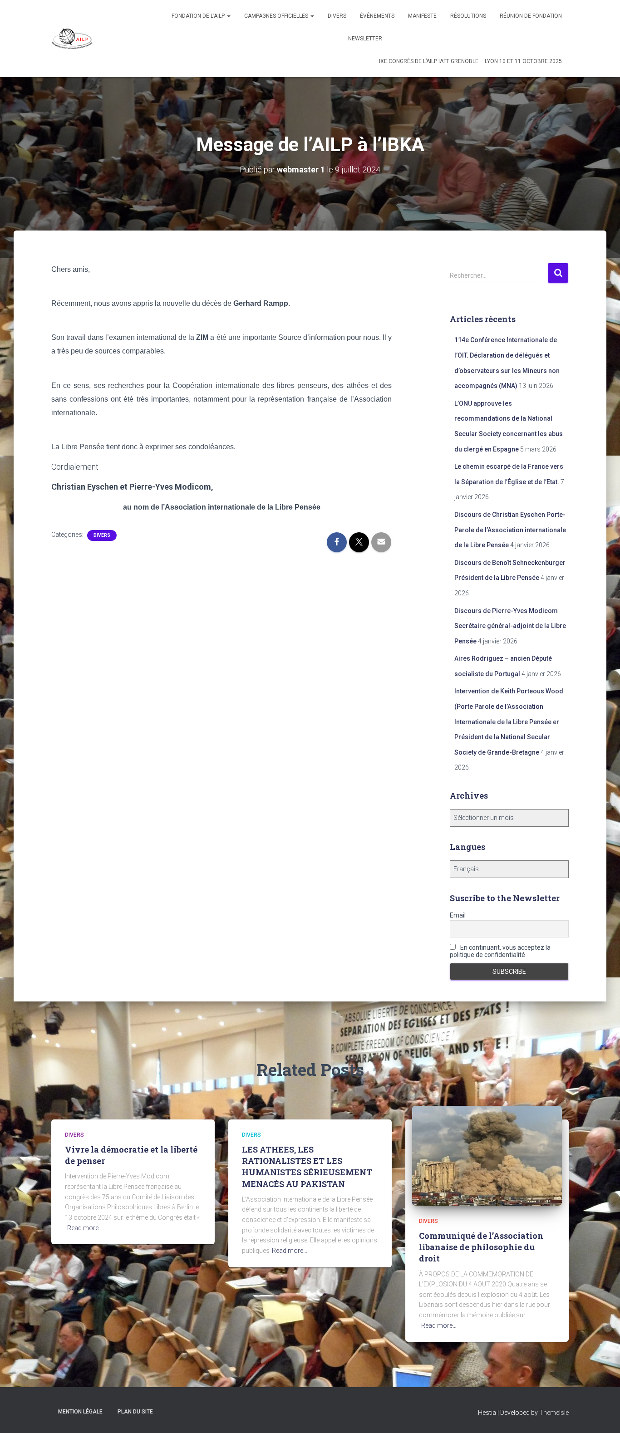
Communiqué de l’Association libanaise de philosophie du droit (481, 1247)
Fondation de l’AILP (199, 16)
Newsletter (365, 38)
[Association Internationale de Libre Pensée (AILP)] (72, 38)
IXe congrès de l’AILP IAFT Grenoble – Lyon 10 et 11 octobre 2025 (470, 61)
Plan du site (135, 1411)
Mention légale (80, 1411)
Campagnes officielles (277, 16)
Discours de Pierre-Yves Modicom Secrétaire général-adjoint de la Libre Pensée (510, 626)
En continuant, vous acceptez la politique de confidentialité (500, 951)
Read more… (85, 1228)
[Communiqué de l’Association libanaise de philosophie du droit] (487, 1154)
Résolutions (468, 16)
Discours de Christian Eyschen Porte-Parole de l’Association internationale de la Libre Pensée (510, 530)
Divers (337, 16)
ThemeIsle (554, 1412)
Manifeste (422, 16)
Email (458, 915)
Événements (377, 16)
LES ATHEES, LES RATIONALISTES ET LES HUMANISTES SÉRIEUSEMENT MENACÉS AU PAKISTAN (307, 1166)
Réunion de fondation (531, 16)
